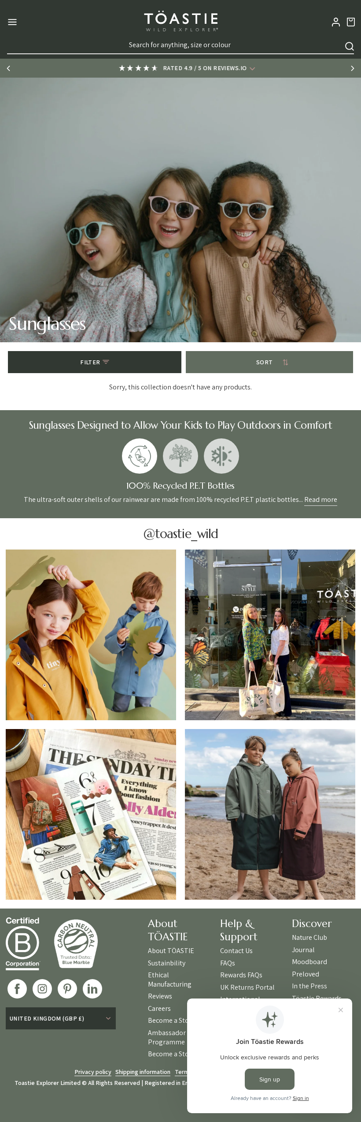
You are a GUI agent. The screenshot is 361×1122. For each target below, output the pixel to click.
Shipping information (142, 1072)
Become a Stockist (175, 1020)
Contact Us (236, 950)
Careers (159, 1008)
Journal (303, 950)
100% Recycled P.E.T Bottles (139, 456)
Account (336, 22)
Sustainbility (166, 963)
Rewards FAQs (241, 975)
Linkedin (92, 989)
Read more (320, 499)
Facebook (17, 989)
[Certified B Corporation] (30, 943)
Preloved (305, 974)
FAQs (227, 963)
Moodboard (309, 961)
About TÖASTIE (171, 950)
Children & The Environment (180, 456)
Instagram (42, 989)
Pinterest (67, 989)
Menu (11, 22)
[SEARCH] (349, 46)
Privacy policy (92, 1072)
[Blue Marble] (82, 944)
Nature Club (309, 937)
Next (352, 68)
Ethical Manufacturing (170, 980)
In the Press (309, 986)
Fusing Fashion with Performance (221, 456)
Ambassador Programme (167, 1037)
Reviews (160, 996)
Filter (90, 362)
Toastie (180, 22)
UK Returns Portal (247, 987)
